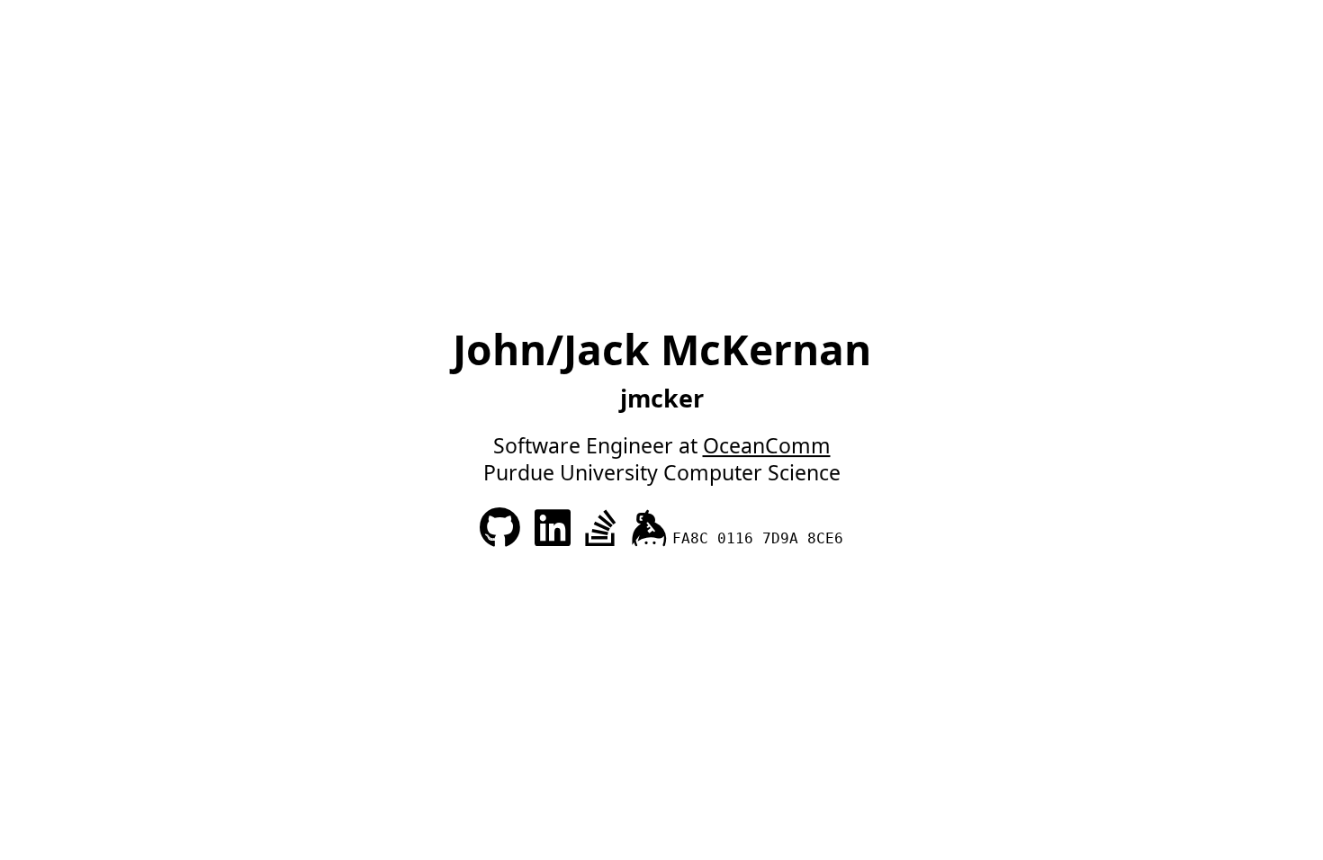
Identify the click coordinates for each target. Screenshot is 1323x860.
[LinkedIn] (555, 535)
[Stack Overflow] (603, 535)
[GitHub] (502, 535)
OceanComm (767, 445)
